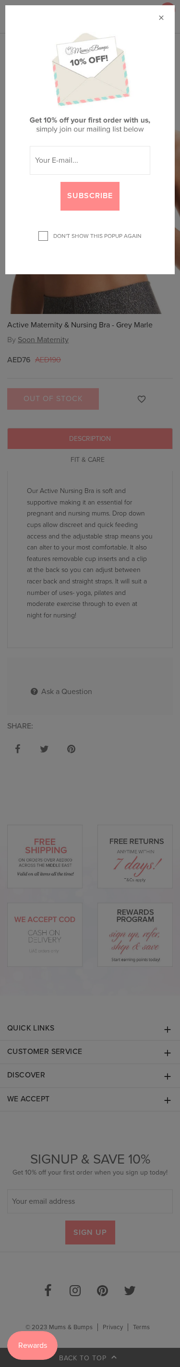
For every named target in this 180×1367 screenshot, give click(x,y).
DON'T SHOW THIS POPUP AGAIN (96, 236)
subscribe (90, 196)
